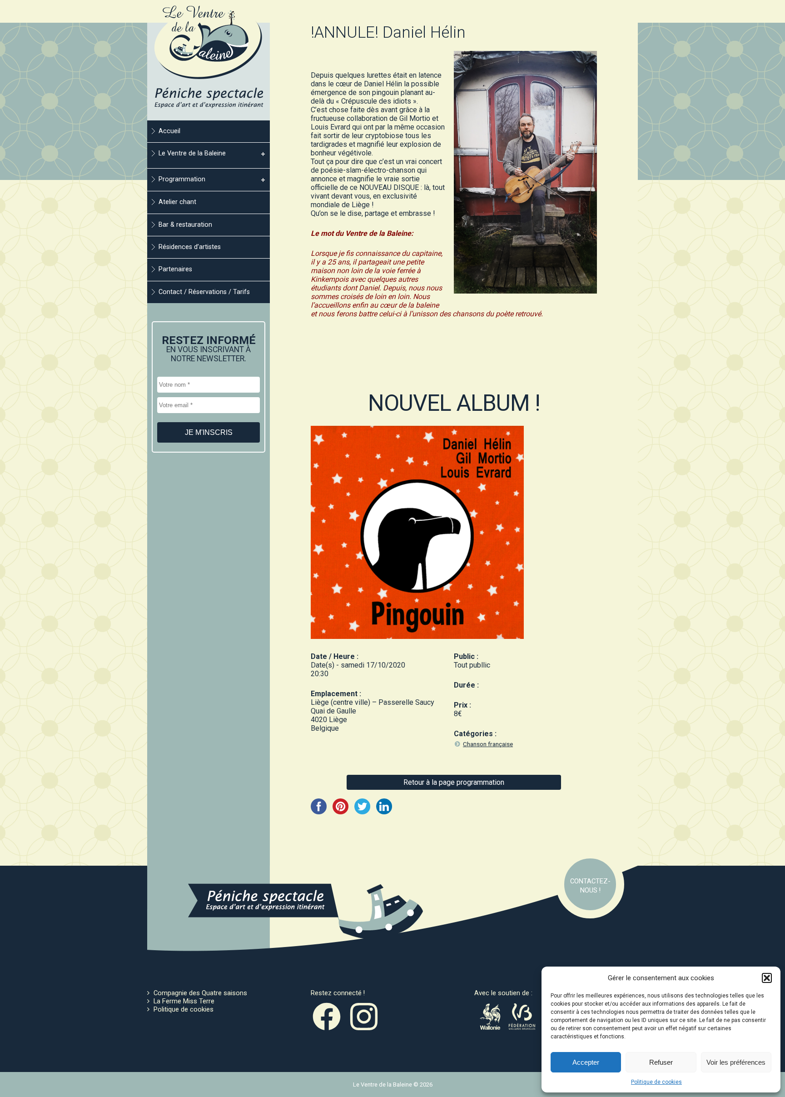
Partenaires (175, 269)
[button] (766, 977)
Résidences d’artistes (190, 247)
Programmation (182, 179)
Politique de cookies (656, 1082)
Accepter (585, 1062)
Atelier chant (177, 202)
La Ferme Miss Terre (184, 1001)
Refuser (661, 1062)
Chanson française (488, 744)
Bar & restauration (185, 225)
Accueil (169, 131)
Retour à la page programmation (453, 782)
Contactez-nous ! (590, 885)
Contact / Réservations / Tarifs (204, 292)
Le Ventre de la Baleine (192, 153)
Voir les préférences (735, 1062)
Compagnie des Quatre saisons (200, 993)
